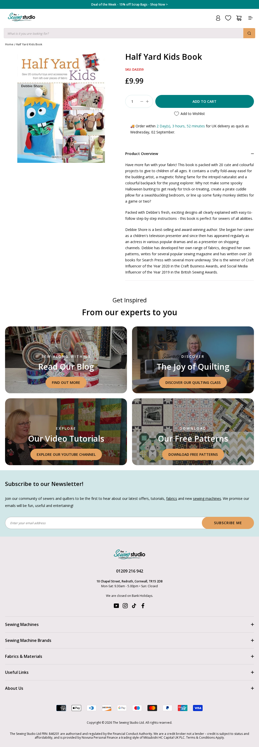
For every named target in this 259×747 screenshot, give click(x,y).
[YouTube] (116, 606)
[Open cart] (239, 18)
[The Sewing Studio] (21, 23)
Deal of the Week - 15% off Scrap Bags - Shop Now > (129, 4)
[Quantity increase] (147, 101)
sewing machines (207, 498)
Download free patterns (193, 454)
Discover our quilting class (193, 382)
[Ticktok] (134, 606)
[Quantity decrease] (142, 101)
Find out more (66, 382)
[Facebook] (142, 606)
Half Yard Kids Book (29, 44)
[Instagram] (125, 606)
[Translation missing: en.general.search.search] (249, 33)
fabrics (171, 498)
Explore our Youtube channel (66, 454)
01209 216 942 (129, 571)
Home (9, 44)
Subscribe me (228, 522)
